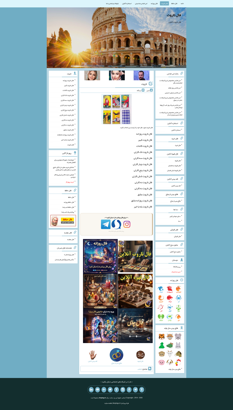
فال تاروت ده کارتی (143, 188)
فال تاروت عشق (145, 194)
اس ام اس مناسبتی (141, 3)
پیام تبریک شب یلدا (67, 212)
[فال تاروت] (135, 257)
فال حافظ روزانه (69, 202)
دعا (179, 221)
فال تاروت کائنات (144, 145)
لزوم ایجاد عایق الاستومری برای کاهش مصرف (65, 161)
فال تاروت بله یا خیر (143, 206)
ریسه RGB (177, 266)
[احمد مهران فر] (141, 76)
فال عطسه (70, 239)
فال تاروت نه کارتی (143, 182)
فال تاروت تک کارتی (143, 152)
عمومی (140, 369)
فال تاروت (164, 3)
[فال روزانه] (100, 257)
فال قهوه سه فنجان (174, 165)
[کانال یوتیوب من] (97, 390)
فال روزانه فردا (69, 254)
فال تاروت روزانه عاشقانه (65, 134)
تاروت (144, 83)
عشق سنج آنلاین (175, 251)
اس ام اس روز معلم (174, 87)
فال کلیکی (177, 236)
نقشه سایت (108, 403)
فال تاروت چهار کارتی (142, 164)
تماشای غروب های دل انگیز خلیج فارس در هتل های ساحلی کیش (64, 168)
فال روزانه (154, 3)
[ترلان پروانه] (117, 76)
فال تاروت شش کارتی (142, 176)
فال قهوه (178, 160)
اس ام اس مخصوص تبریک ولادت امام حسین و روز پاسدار (170, 113)
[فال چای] (135, 326)
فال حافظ (174, 3)
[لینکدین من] (91, 390)
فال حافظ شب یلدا (68, 207)
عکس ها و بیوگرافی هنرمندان (64, 259)
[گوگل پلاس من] (103, 390)
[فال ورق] (100, 326)
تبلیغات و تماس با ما (112, 3)
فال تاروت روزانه (144, 133)
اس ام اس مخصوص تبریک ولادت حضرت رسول (170, 99)
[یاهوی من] (141, 390)
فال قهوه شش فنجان (174, 170)
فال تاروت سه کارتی (143, 158)
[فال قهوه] (135, 291)
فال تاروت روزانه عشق (141, 200)
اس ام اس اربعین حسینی (173, 92)
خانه (182, 3)
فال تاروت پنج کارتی (143, 170)
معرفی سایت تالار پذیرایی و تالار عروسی (65, 176)
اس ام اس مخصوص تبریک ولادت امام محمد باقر (170, 82)
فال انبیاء (178, 145)
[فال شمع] (100, 291)
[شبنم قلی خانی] (92, 76)
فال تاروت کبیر (145, 139)
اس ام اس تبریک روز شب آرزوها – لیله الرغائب (170, 106)
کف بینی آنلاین (176, 185)
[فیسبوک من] (129, 390)
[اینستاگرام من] (122, 390)
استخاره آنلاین (126, 3)
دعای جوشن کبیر (175, 216)
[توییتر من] (110, 390)
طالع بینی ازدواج (175, 201)
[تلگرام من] (135, 390)
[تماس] (116, 390)
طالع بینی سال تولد (174, 369)
